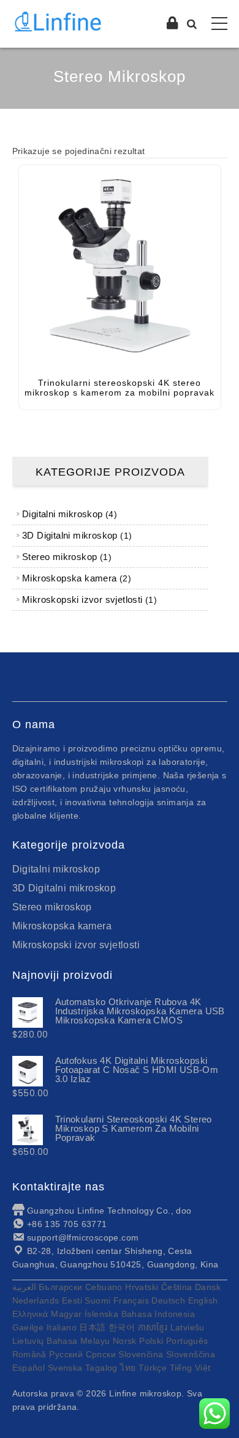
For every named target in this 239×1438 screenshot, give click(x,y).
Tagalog (101, 1368)
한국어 (121, 1327)
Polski (151, 1341)
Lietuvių (28, 1341)
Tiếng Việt (190, 1368)
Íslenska (101, 1314)
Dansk (208, 1287)
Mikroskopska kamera (62, 926)
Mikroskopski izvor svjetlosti (76, 945)
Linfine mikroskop (145, 1393)
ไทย (127, 1368)
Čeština (176, 1287)
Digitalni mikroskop (56, 869)
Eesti (72, 1300)
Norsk (125, 1341)
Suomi (97, 1300)
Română (29, 1354)
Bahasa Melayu (78, 1341)
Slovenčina (140, 1354)
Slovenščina (190, 1354)
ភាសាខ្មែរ (153, 1327)
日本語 (92, 1327)
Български (61, 1287)
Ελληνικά (30, 1314)
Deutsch (168, 1300)
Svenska (65, 1368)
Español (28, 1368)
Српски (101, 1354)
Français (131, 1300)
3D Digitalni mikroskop (64, 888)
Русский (66, 1354)
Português (187, 1341)
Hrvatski (141, 1287)
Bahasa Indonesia (158, 1314)
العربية (24, 1287)
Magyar (66, 1314)
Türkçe (152, 1368)
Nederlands (35, 1300)
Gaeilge (28, 1327)
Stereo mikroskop (52, 907)
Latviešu (187, 1327)
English (203, 1300)
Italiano (62, 1327)
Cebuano (104, 1287)
